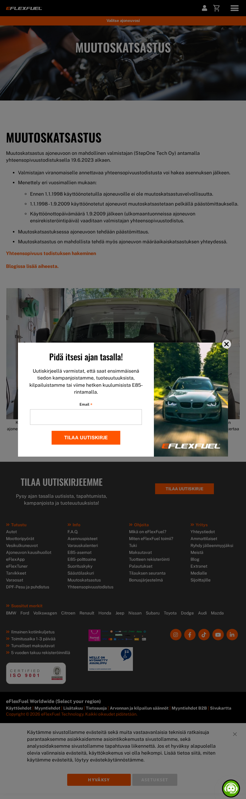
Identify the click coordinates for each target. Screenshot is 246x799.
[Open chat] (231, 788)
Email (86, 404)
